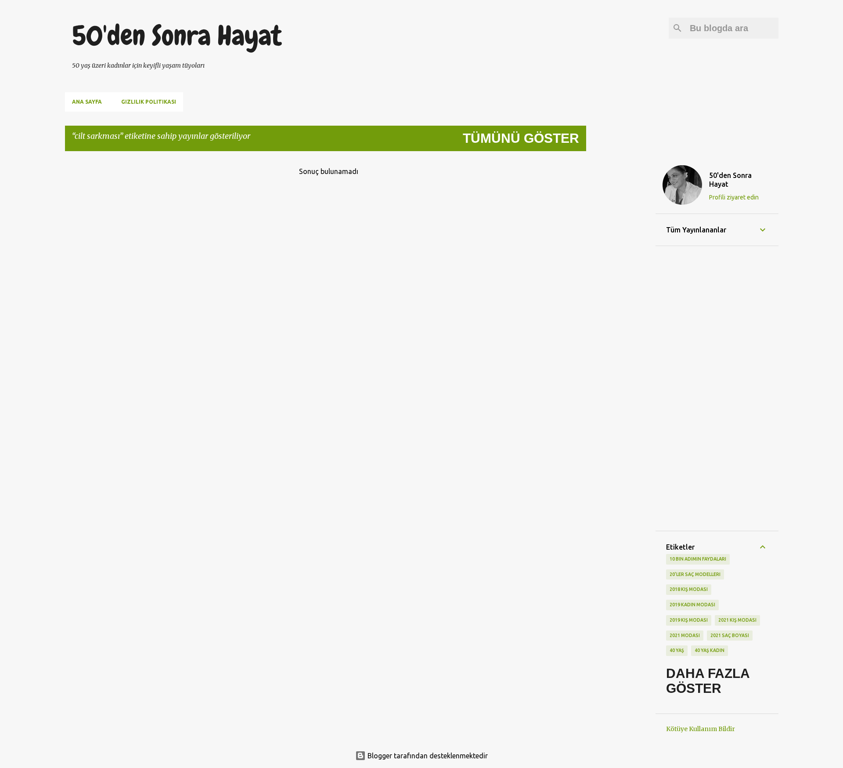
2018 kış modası (689, 589)
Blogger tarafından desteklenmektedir (427, 756)
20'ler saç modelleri (695, 574)
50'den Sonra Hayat (176, 35)
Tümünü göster (521, 138)
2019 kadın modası (692, 604)
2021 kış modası (737, 620)
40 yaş (677, 650)
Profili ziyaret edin (734, 197)
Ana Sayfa (87, 102)
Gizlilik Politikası (148, 102)
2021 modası (685, 635)
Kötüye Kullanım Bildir (700, 729)
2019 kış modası (689, 620)
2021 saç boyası (729, 635)
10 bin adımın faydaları (698, 559)
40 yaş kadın (709, 650)
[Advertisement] (621, 290)
